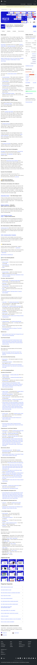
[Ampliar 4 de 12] (6, 566)
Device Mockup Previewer (15, 403)
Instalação (14, 31)
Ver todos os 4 (34, 53)
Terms (8, 538)
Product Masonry (11, 454)
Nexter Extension (5, 513)
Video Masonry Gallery (13, 444)
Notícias (2, 643)
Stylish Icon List (13, 315)
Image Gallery (4, 433)
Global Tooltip (14, 407)
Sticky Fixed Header (19, 495)
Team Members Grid (5, 488)
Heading (3, 274)
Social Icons (4, 335)
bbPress (3, 652)
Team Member (4, 485)
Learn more (17, 176)
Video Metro (4, 445)
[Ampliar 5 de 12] (14, 566)
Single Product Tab (19, 467)
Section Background (5, 264)
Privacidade (3, 646)
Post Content (17, 351)
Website (2, 58)
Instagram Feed (14, 440)
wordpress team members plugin (13, 485)
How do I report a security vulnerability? (7, 621)
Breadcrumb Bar (5, 359)
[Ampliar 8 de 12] (14, 571)
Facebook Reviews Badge (6, 440)
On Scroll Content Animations (7, 361)
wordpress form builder (6, 143)
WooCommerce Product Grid (7, 450)
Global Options (7, 365)
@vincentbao (4, 252)
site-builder (34, 61)
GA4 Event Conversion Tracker (7, 423)
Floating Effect (9, 384)
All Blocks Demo (7, 58)
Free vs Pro (12, 58)
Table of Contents (5, 391)
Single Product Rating (8, 466)
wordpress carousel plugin (16, 399)
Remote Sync (18, 417)
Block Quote (13, 274)
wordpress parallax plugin (14, 374)
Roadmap (21, 58)
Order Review (19, 474)
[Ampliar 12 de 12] (22, 577)
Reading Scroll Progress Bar (7, 364)
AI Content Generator (5, 77)
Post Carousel (9, 328)
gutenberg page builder (8, 103)
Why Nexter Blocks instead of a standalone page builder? (10, 592)
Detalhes (3, 31)
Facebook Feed (5, 339)
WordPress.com (4, 649)
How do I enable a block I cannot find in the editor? (9, 613)
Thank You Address (18, 476)
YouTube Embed (13, 341)
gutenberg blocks (33, 57)
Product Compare (20, 479)
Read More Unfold (15, 404)
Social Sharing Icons (16, 441)
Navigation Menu (4, 154)
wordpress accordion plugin (15, 280)
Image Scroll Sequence (6, 382)
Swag (29, 646)
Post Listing (4, 328)
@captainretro (18, 247)
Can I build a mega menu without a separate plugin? (9, 604)
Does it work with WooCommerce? (6, 598)
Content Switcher (5, 402)
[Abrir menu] (35, 1)
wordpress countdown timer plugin (15, 306)
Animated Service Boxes (13, 385)
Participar (29, 641)
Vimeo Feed (4, 441)
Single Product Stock (16, 466)
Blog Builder (3, 151)
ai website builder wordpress (12, 73)
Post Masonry (14, 328)
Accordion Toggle (5, 280)
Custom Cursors (7, 406)
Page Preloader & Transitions (17, 384)
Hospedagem (3, 644)
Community (3, 59)
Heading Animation (5, 380)
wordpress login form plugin (16, 502)
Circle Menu (8, 403)
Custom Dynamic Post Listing (12, 508)
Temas (11, 643)
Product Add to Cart (5, 468)
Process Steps (21, 402)
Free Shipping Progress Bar (10, 471)
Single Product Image (13, 464)
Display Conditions (5, 205)
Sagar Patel (5, 634)
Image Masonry (8, 442)
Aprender (20, 641)
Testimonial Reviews (5, 321)
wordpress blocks (33, 63)
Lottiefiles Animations (5, 377)
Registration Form (5, 506)
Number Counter (5, 312)
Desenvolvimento (21, 31)
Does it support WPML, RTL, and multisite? (8, 610)
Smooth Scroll (14, 364)
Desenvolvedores (22, 644)
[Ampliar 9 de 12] (22, 571)
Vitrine (11, 641)
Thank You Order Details (10, 476)
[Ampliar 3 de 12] (22, 560)
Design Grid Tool (17, 424)
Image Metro (14, 442)
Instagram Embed (12, 342)
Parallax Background (5, 374)
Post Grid (3, 325)
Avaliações (8, 31)
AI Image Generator (5, 81)
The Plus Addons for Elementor (7, 517)
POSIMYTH (10, 27)
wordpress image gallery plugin (13, 433)
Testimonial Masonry (5, 329)
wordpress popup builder (9, 111)
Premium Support (13, 59)
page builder (34, 59)
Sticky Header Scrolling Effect (12, 494)
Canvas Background (13, 382)
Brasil (4, 658)
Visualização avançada (29, 65)
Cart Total (14, 470)
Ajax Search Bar (20, 151)
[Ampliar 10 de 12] (6, 577)
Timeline (4, 403)
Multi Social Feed (10, 441)
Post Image (8, 351)
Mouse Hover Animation (9, 386)
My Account (4, 478)
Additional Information (6, 474)
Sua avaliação (28, 82)
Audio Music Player (18, 406)
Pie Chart (8, 315)
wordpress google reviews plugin (18, 430)
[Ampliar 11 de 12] (14, 577)
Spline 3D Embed (5, 385)
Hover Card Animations (6, 291)
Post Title (12, 351)
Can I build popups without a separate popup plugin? (9, 601)
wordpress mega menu (6, 123)
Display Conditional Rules (6, 418)
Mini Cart (17, 470)
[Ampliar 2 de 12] (14, 560)
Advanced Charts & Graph (6, 407)
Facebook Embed (5, 342)
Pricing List (19, 315)
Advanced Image (8, 334)
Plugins (11, 644)
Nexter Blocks (3, 44)
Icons (8, 335)
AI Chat (18, 59)
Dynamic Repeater (5, 417)
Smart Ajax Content (12, 417)
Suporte (34, 31)
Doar (29, 644)
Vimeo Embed (19, 341)
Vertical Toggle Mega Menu (15, 492)
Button (22, 315)
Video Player (13, 334)
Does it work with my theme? (6, 595)
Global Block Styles (5, 195)
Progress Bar (4, 315)
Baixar (34, 26)
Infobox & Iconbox (5, 285)
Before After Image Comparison (7, 394)
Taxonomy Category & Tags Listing (11, 455)
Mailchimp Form (19, 506)
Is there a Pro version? (4, 616)
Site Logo (3, 351)
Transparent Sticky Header (18, 496)
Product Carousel (5, 454)
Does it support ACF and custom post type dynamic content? (6, 607)
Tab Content (4, 283)
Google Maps (12, 335)
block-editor (34, 55)
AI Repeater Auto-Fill (5, 85)
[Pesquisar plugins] (10, 10)
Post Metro (19, 328)
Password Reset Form (12, 506)
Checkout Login (8, 472)
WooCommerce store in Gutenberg (12, 160)
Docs (19, 58)
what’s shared (15, 538)
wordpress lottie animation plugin (16, 377)
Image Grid (18, 442)
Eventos (29, 643)
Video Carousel (19, 444)
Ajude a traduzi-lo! (27, 6)
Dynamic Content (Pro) (5, 227)
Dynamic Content (5, 413)
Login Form (4, 502)
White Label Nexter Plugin (9, 424)
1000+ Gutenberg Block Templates (8, 235)
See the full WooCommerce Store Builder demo (15, 462)
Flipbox (3, 288)
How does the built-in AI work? (6, 589)
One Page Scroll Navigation (13, 402)
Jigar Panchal (16, 632)
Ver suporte (33, 38)
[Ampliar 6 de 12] (22, 566)
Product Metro (17, 454)
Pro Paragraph (8, 274)
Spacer (3, 267)
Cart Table (10, 470)
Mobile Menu (10, 154)
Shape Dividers (15, 498)
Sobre (2, 641)
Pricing (16, 58)
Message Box (18, 274)
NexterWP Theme (5, 520)
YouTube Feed (20, 440)
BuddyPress (3, 654)
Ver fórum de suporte (29, 93)
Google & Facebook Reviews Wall (16, 438)
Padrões (11, 646)
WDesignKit (4, 525)
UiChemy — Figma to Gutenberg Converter (9, 522)
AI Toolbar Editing (5, 89)
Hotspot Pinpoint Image (6, 396)
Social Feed (10, 339)
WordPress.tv (21, 646)
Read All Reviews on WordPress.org (7, 254)
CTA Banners (9, 404)
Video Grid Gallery (5, 444)
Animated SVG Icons (19, 334)
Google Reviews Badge (6, 438)
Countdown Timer (5, 306)
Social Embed (8, 341)
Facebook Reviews (16, 339)
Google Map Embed (18, 342)
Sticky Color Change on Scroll (10, 495)
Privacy (11, 538)
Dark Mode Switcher (14, 291)
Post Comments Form (16, 353)
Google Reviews (5, 430)
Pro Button (12, 406)
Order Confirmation (16, 475)
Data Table (4, 310)
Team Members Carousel (14, 488)
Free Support (8, 59)
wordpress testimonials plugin (16, 321)
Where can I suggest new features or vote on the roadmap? (11, 618)
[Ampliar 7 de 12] (6, 571)
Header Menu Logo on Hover (7, 498)
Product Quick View (13, 479)
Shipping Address (20, 472)
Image (3, 334)
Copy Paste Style (13, 365)
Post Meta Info (9, 353)
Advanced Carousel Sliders (6, 399)
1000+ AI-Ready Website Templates (8, 93)
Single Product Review (11, 467)
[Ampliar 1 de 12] (6, 560)
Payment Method (13, 474)
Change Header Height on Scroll (7, 496)
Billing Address (14, 472)
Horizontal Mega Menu (6, 492)
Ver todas (34, 82)
